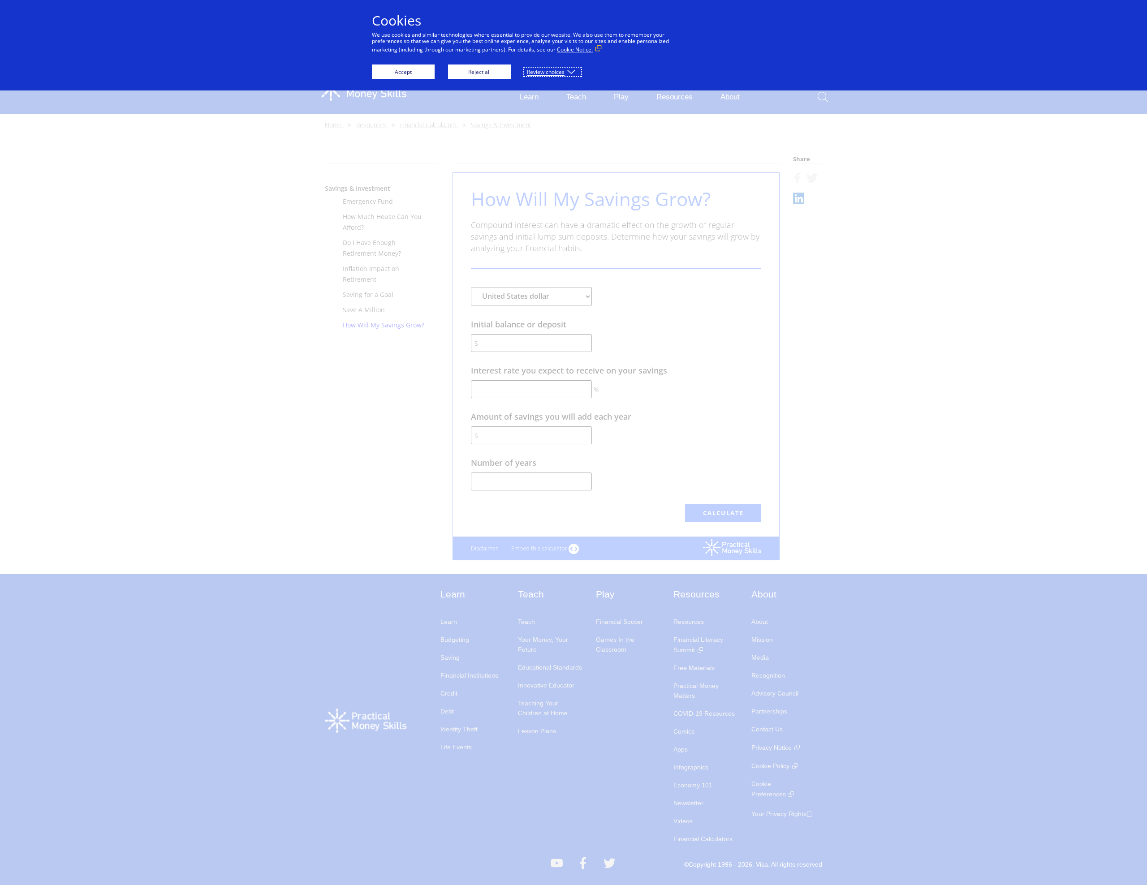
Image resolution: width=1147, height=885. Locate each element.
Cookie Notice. (575, 49)
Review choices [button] (546, 72)
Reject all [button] (479, 72)
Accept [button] (403, 72)
